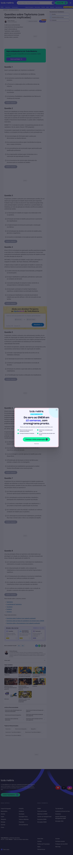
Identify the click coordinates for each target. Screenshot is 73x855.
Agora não (36, 443)
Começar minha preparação (35, 439)
